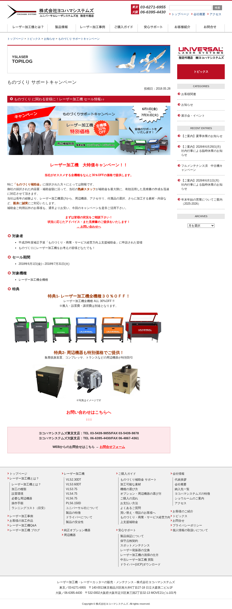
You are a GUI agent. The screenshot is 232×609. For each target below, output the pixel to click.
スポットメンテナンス (135, 545)
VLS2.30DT (73, 479)
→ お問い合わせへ (89, 226)
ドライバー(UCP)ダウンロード (140, 564)
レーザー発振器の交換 (135, 550)
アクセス (215, 14)
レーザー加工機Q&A (23, 525)
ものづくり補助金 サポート (138, 479)
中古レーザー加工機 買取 (137, 559)
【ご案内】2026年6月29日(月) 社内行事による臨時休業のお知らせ (202, 151)
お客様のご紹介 (183, 511)
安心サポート (127, 530)
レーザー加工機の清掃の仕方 (139, 555)
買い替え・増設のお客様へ (138, 512)
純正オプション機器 (77, 530)
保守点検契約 (129, 541)
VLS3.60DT (73, 484)
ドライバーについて (79, 517)
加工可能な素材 (130, 484)
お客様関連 (188, 94)
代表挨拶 (180, 479)
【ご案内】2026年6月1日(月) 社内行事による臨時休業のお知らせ (201, 184)
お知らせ (187, 104)
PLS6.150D (73, 503)
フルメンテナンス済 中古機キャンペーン (201, 168)
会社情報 (178, 473)
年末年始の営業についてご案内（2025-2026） (201, 201)
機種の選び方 (129, 489)
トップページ (180, 14)
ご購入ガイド (127, 473)
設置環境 (17, 493)
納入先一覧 (182, 489)
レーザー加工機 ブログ (25, 530)
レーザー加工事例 (21, 516)
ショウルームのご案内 (189, 498)
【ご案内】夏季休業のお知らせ (201, 136)
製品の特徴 (73, 512)
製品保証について (132, 536)
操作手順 (17, 503)
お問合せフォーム (112, 447)
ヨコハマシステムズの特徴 (192, 493)
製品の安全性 (75, 522)
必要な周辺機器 (22, 498)
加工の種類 (19, 489)
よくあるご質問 (130, 508)
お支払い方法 (129, 503)
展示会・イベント (193, 115)
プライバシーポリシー (187, 525)
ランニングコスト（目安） (29, 508)
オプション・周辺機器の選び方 (141, 493)
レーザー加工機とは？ (24, 478)
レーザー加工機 (74, 473)
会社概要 (199, 14)
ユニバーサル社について (82, 508)
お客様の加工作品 (21, 520)
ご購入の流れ (129, 498)
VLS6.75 (71, 498)
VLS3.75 (71, 489)
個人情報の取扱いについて (190, 530)
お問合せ (178, 520)
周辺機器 (70, 535)
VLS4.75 (71, 493)
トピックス (201, 71)
